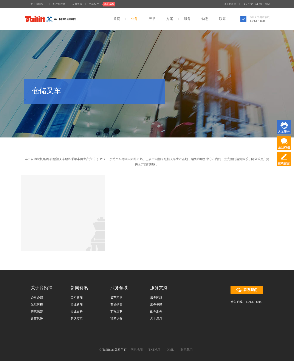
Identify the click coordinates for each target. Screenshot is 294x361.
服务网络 (156, 297)
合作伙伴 (37, 318)
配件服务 (156, 311)
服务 (187, 19)
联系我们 (250, 290)
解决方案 (77, 318)
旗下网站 (264, 4)
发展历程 (37, 304)
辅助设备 (116, 318)
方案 (169, 19)
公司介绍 (37, 297)
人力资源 (77, 4)
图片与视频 (59, 4)
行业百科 (77, 311)
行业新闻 (77, 304)
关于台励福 (36, 4)
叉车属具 (156, 318)
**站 (250, 4)
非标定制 (116, 311)
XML (170, 349)
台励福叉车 (50, 19)
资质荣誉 (37, 311)
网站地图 (137, 349)
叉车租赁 (116, 297)
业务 (134, 19)
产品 (152, 19)
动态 (204, 19)
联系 (222, 19)
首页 (116, 19)
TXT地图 (155, 349)
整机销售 (116, 304)
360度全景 (230, 4)
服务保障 (156, 304)
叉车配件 (94, 4)
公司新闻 (77, 297)
